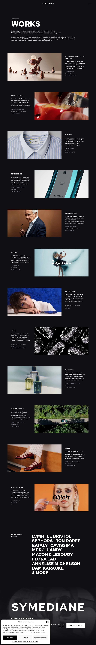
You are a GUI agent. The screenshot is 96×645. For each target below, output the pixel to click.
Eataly (40, 545)
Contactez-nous (76, 625)
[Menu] (90, 3)
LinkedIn (60, 627)
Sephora (42, 541)
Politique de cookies (17, 641)
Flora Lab (44, 559)
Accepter (10, 638)
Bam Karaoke (48, 568)
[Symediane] (48, 3)
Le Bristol (59, 536)
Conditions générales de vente (30, 641)
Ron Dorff (67, 541)
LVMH (38, 536)
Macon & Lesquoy (52, 554)
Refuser (25, 638)
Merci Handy (47, 550)
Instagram (61, 624)
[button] (47, 622)
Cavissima (62, 545)
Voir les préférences (40, 638)
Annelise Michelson (56, 564)
